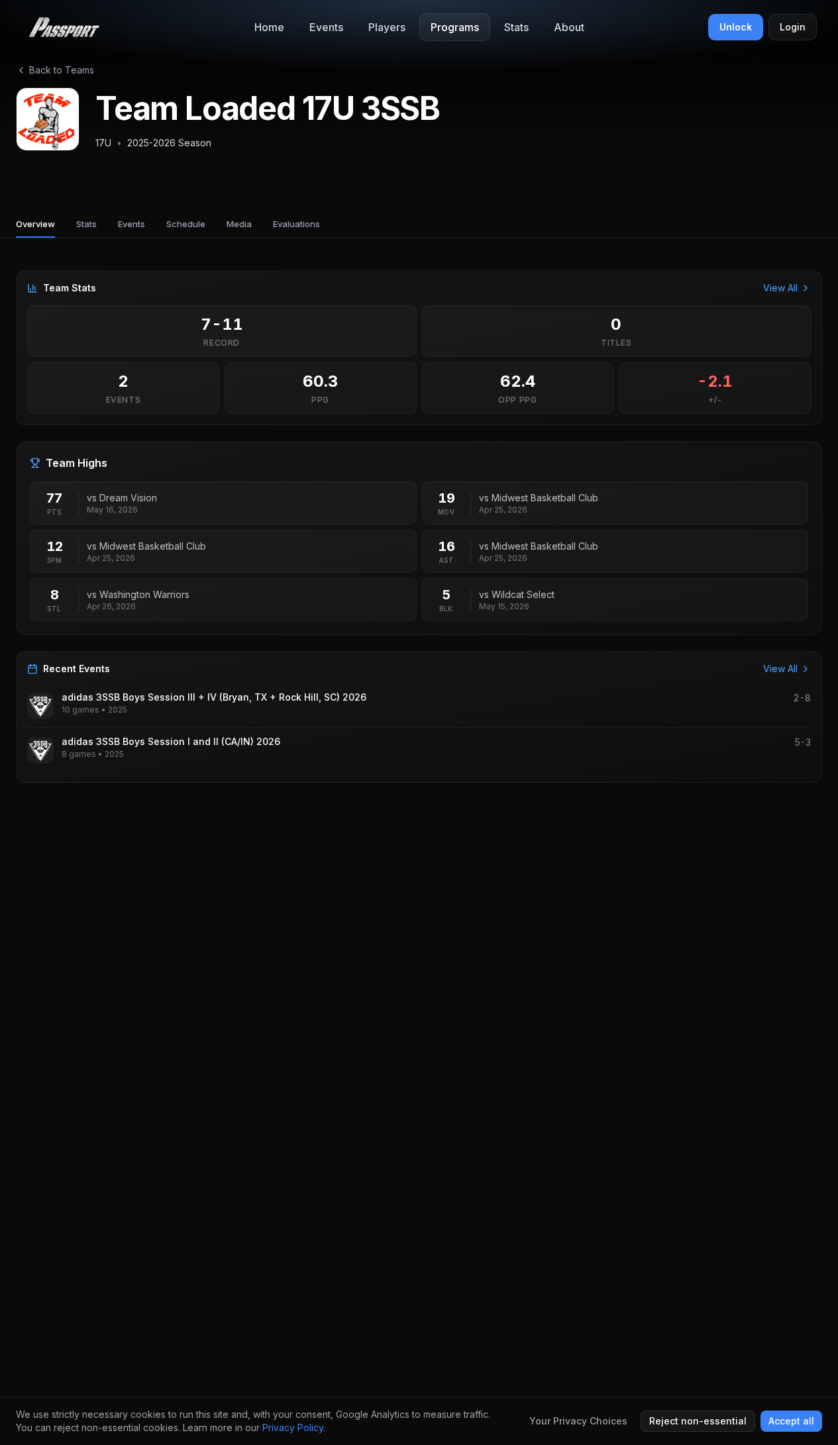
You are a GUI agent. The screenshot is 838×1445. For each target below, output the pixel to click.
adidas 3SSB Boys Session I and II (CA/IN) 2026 (171, 741)
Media (239, 224)
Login (793, 26)
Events (131, 224)
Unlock (735, 26)
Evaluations (296, 224)
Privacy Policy (292, 1427)
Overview (35, 224)
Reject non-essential (698, 1420)
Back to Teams (61, 69)
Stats (86, 224)
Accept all (791, 1420)
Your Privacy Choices (578, 1420)
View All (780, 287)
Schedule (185, 224)
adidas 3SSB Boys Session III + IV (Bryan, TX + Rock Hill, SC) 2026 (214, 697)
